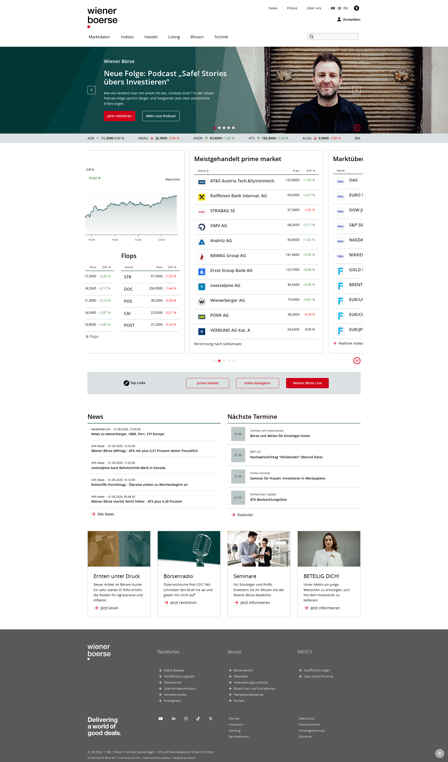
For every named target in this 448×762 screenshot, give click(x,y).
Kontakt (239, 700)
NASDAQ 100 (260, 240)
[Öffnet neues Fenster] (329, 549)
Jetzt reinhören (120, 116)
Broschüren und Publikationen (255, 688)
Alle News (106, 514)
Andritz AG (119, 240)
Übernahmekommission (180, 688)
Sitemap (234, 718)
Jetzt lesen (109, 607)
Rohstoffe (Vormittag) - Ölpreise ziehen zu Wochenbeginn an (139, 484)
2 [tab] (219, 128)
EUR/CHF (256, 314)
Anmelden (351, 19)
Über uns (314, 8)
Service (234, 652)
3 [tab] (224, 128)
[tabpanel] (224, 90)
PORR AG (117, 315)
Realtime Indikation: (252, 343)
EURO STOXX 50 (263, 195)
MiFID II (305, 652)
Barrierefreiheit (239, 737)
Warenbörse (172, 682)
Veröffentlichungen (317, 670)
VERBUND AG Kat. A (128, 330)
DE (333, 8)
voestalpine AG (123, 285)
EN (345, 8)
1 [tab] (214, 128)
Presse (292, 8)
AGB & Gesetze (174, 670)
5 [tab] (233, 128)
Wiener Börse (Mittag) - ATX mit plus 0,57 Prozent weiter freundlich (144, 450)
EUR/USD (256, 299)
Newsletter (241, 676)
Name (100, 171)
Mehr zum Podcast (161, 116)
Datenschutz (307, 718)
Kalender (245, 514)
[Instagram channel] (186, 718)
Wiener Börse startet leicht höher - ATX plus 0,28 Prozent (136, 501)
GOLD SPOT (258, 269)
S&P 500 (255, 225)
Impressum (236, 725)
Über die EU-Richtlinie (318, 676)
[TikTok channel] (198, 718)
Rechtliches (168, 652)
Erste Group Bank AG (129, 270)
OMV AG (116, 225)
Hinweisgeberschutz (312, 731)
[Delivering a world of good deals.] (104, 725)
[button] (92, 90)
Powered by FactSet (129, 757)
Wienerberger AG (125, 300)
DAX (251, 180)
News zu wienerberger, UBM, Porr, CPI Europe (127, 434)
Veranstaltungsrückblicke (251, 682)
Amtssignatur (173, 700)
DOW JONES (259, 210)
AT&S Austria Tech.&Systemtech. (140, 180)
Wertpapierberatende (248, 694)
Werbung (234, 731)
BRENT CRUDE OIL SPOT (271, 284)
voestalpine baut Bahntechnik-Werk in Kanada (128, 468)
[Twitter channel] (211, 718)
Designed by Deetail (184, 757)
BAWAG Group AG (126, 255)
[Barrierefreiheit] (356, 8)
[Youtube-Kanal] (161, 718)
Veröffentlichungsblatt (179, 676)
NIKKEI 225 (258, 255)
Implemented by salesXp (156, 757)
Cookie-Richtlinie (309, 725)
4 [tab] (228, 128)
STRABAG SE (120, 210)
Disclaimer (305, 737)
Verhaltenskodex (175, 694)
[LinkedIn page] (173, 718)
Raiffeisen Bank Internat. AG (136, 195)
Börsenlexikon (243, 670)
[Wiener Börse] (102, 17)
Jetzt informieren (255, 602)
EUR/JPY (255, 329)
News (273, 8)
